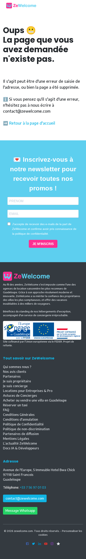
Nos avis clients (14, 372)
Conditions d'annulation (20, 419)
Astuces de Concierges (20, 396)
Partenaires (12, 376)
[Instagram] (52, 544)
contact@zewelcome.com (25, 498)
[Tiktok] (58, 544)
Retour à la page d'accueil (32, 122)
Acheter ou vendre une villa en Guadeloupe (35, 400)
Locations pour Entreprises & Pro (27, 391)
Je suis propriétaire (17, 381)
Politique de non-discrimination (26, 429)
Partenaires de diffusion (21, 434)
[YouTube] (46, 544)
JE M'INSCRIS (43, 244)
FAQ (6, 410)
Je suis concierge (15, 386)
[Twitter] (33, 544)
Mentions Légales (16, 439)
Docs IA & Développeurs (21, 448)
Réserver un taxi (15, 405)
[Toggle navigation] (77, 6)
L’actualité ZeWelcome (20, 443)
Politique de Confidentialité (23, 424)
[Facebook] (27, 544)
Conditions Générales (19, 415)
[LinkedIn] (40, 544)
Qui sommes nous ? (17, 367)
